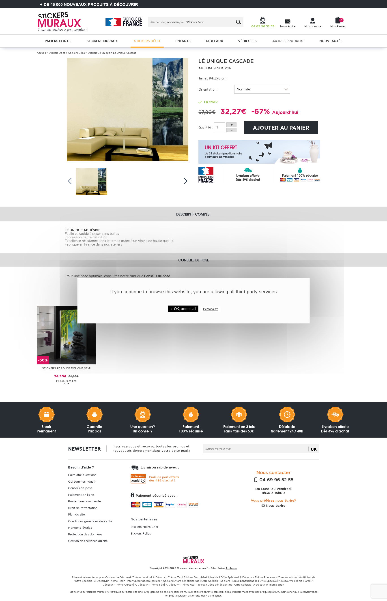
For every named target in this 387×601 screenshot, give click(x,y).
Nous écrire (275, 506)
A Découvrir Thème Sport (268, 584)
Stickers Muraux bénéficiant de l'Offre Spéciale (248, 580)
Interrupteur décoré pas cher (144, 580)
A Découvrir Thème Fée (149, 584)
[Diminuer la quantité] (231, 130)
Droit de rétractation (82, 508)
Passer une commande (84, 501)
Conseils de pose (80, 488)
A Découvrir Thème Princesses (258, 577)
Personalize (210, 309)
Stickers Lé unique (99, 52)
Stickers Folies (141, 533)
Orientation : (208, 89)
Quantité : (205, 127)
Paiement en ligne (81, 494)
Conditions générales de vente (90, 521)
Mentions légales (80, 527)
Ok (314, 449)
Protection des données (85, 534)
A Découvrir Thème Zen (167, 577)
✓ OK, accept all (183, 309)
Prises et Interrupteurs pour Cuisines (93, 577)
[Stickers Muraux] (66, 21)
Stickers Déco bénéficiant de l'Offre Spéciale (211, 577)
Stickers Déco (57, 52)
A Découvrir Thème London (134, 577)
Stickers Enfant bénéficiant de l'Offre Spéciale (191, 580)
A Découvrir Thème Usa (180, 584)
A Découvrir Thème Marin (109, 580)
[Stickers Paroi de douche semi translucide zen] (66, 334)
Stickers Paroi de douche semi (66, 368)
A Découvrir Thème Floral (294, 580)
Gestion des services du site (88, 541)
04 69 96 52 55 (275, 479)
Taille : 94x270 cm (212, 78)
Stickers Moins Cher (144, 526)
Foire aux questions (82, 475)
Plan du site (76, 514)
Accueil (41, 52)
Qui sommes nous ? (82, 481)
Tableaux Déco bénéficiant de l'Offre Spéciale (224, 584)
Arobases (231, 568)
